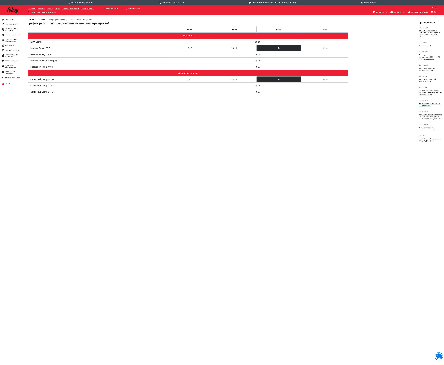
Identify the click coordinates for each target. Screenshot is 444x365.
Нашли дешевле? (87, 8)
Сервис (57, 8)
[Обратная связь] (439, 356)
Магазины (31, 8)
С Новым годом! (425, 46)
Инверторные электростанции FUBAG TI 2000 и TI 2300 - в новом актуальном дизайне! (430, 117)
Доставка (41, 8)
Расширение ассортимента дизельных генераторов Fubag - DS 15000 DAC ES (430, 92)
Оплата (50, 8)
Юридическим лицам (70, 8)
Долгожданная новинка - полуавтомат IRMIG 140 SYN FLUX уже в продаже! (429, 57)
